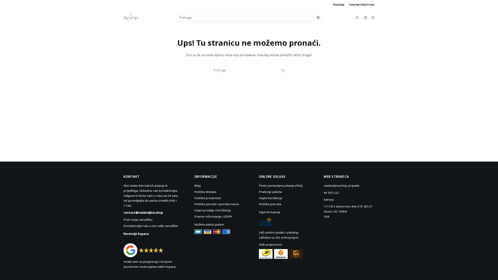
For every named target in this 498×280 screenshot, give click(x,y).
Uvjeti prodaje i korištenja (212, 210)
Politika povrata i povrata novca (216, 204)
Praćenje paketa (270, 192)
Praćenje (339, 4)
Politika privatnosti (207, 198)
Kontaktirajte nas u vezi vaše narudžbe (151, 226)
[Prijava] (356, 17)
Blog (197, 185)
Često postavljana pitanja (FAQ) (281, 185)
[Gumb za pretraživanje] (318, 17)
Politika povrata (270, 204)
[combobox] (246, 17)
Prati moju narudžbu (138, 219)
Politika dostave (205, 192)
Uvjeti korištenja (270, 198)
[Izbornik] (372, 17)
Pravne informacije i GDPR (213, 216)
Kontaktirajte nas (361, 4)
